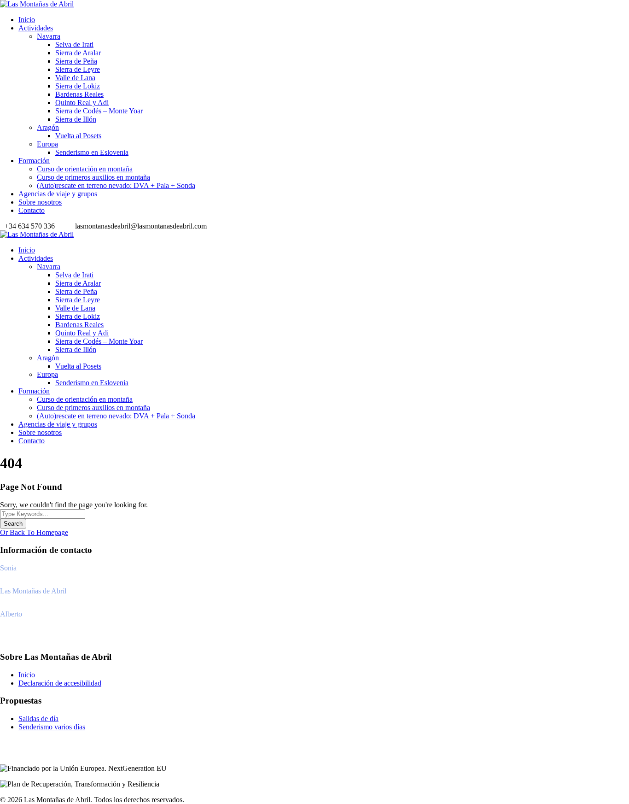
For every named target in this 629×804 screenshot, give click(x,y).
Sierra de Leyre (77, 69)
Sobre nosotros (40, 202)
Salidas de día (38, 718)
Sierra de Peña (76, 61)
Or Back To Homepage (34, 532)
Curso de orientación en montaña (85, 169)
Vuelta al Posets (78, 136)
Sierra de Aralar (78, 53)
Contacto (31, 210)
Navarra (48, 36)
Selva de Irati (74, 44)
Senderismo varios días (51, 727)
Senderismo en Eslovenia (91, 152)
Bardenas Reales (79, 94)
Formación (34, 160)
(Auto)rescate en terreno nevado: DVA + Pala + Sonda (116, 185)
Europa (47, 144)
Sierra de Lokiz (77, 86)
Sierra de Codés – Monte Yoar (99, 111)
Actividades (35, 28)
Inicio (26, 19)
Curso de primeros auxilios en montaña (93, 177)
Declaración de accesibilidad (59, 683)
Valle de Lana (75, 78)
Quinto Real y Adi (82, 102)
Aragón (48, 127)
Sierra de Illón (75, 119)
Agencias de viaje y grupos (57, 194)
